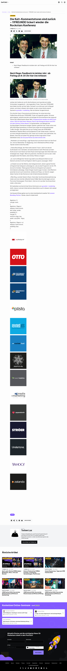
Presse (23, 663)
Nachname (28, 639)
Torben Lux (5, 569)
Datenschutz (54, 663)
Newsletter (34, 663)
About (12, 663)
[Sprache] (59, 2)
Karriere (17, 663)
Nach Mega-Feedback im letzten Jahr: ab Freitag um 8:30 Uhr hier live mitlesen (35, 66)
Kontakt (28, 663)
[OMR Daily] (5, 2)
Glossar (41, 663)
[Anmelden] (64, 2)
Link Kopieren (27, 31)
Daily (9, 12)
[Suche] (61, 2)
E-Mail (8, 645)
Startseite (4, 12)
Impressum (47, 663)
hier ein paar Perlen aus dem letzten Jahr (32, 137)
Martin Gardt (48, 569)
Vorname (9, 639)
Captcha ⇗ (39, 646)
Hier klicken (32, 648)
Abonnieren (38, 652)
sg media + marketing (22, 110)
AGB (60, 663)
